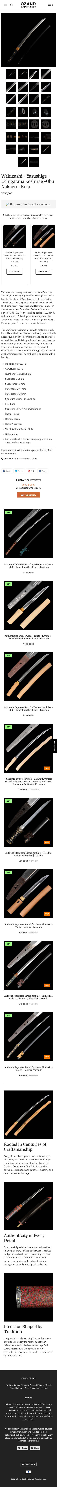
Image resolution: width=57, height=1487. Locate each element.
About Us (10, 1404)
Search (20, 1404)
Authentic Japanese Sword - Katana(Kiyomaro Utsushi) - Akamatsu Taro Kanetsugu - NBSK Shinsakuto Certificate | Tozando (28, 781)
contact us (13, 450)
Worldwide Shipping (35, 1407)
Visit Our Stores (16, 1407)
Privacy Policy (31, 1404)
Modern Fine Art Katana (33, 1385)
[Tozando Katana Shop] (28, 5)
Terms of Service (15, 1410)
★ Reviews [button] (54, 746)
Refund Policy (46, 1404)
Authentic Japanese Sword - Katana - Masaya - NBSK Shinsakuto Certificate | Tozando (28, 565)
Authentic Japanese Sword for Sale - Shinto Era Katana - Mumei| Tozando (28, 1068)
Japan (27, 1464)
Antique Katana (13, 1385)
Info (45, 1388)
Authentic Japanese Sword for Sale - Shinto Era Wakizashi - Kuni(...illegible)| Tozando (28, 997)
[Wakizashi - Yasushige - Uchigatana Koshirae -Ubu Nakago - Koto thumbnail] (11, 74)
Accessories (36, 1388)
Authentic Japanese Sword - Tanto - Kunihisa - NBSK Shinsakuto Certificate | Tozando (28, 708)
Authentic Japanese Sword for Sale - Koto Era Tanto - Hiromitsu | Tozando (28, 854)
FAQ (48, 1407)
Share (36, 1448)
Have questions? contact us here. (21, 458)
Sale (27, 1388)
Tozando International (29, 1416)
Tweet (24, 1448)
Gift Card (24, 1413)
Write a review (28, 494)
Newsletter (35, 1413)
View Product (14, 271)
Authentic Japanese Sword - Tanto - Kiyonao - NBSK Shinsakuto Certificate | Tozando (28, 637)
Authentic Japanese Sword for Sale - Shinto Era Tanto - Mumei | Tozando (28, 925)
